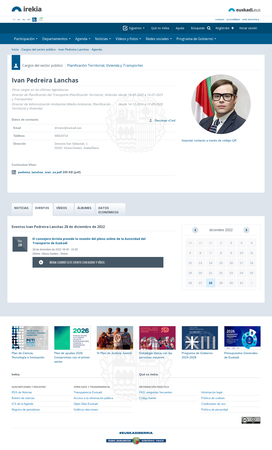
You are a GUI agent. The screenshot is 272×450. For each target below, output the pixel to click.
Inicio (15, 49)
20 (200, 273)
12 (190, 263)
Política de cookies (213, 398)
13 (200, 263)
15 (221, 263)
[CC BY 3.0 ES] (251, 420)
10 (241, 253)
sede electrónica (250, 19)
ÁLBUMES (84, 208)
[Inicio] (26, 9)
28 (190, 243)
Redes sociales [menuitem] (158, 38)
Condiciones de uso (213, 403)
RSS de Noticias (22, 392)
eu (24, 19)
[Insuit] (34, 19)
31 (241, 283)
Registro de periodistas (26, 409)
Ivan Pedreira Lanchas (73, 49)
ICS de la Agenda (22, 403)
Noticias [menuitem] (102, 38)
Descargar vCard (164, 120)
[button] (195, 230)
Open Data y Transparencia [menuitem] (92, 387)
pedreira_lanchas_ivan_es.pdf (40, 172)
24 (241, 273)
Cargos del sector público (38, 49)
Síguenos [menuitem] (135, 28)
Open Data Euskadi (86, 403)
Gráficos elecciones (86, 409)
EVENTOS (42, 208)
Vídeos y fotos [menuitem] (127, 38)
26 (190, 283)
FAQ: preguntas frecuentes (155, 392)
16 (231, 263)
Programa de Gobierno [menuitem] (195, 38)
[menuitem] (200, 28)
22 (221, 273)
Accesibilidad (233, 19)
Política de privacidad (214, 409)
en (28, 19)
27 (200, 283)
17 (241, 263)
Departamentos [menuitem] (55, 38)
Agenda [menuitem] (81, 38)
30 (210, 243)
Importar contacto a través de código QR (209, 140)
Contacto (219, 19)
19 (190, 273)
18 (251, 263)
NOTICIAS (21, 208)
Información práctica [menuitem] (154, 387)
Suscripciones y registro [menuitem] (29, 387)
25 (251, 273)
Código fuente (147, 398)
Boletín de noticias (23, 398)
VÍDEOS (61, 208)
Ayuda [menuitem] (180, 28)
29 (200, 243)
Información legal (211, 392)
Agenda (97, 49)
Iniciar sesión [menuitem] (248, 28)
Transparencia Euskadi (88, 392)
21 (210, 273)
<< (14, 19)
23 (231, 273)
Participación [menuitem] (24, 38)
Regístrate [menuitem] (222, 28)
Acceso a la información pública (93, 398)
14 (210, 263)
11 (251, 253)
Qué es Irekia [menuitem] (160, 28)
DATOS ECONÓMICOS (108, 210)
